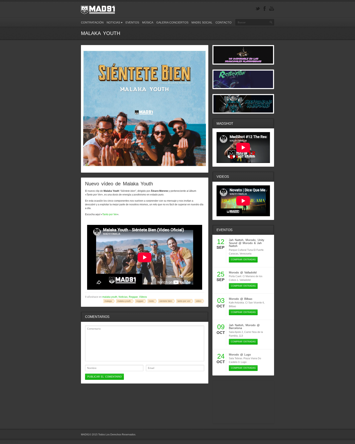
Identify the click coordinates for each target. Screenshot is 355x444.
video (198, 301)
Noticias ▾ (114, 22)
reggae (139, 301)
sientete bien (165, 301)
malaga (108, 301)
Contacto (224, 22)
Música (147, 22)
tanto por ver (184, 301)
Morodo (251, 240)
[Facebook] (264, 8)
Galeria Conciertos (172, 22)
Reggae (133, 296)
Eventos (132, 22)
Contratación (92, 22)
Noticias (123, 296)
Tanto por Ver (109, 214)
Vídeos (143, 296)
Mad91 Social (201, 22)
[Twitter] (257, 8)
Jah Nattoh (236, 240)
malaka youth (109, 296)
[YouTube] (271, 8)
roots (151, 301)
